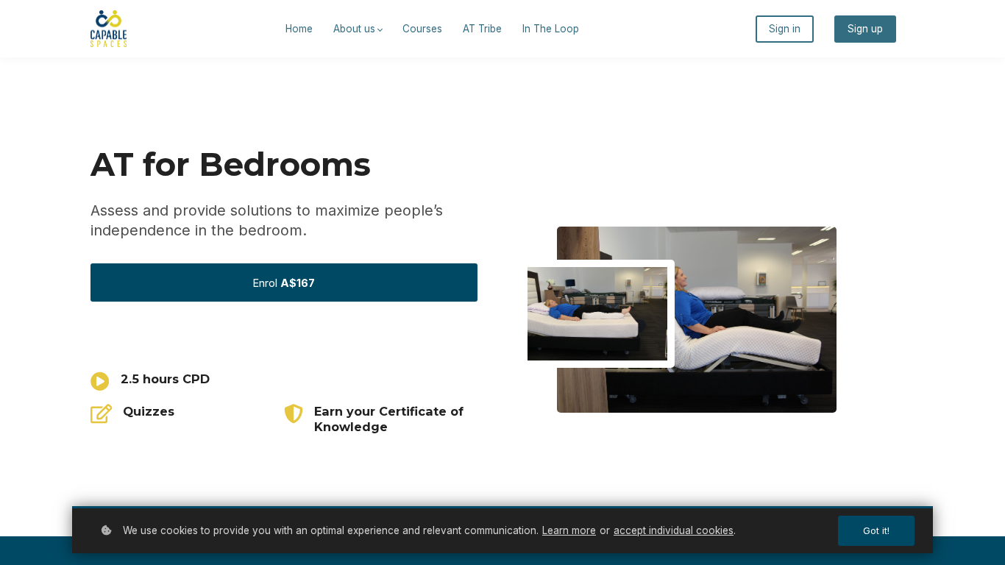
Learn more (569, 530)
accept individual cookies (674, 530)
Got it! (876, 530)
